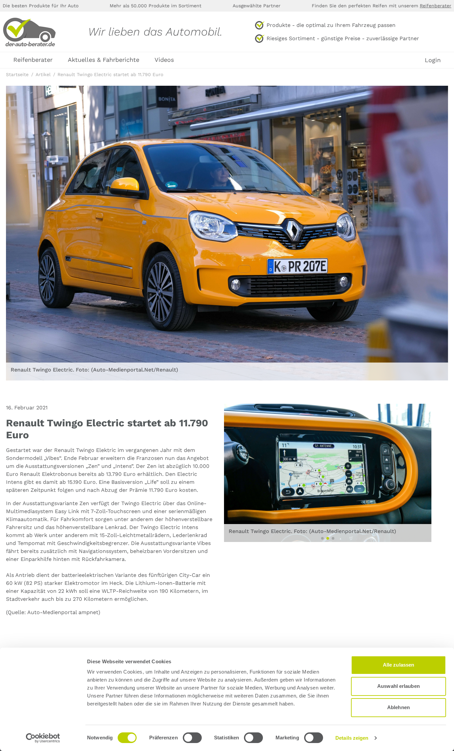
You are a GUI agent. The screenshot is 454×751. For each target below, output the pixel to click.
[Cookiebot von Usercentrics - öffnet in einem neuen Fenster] (43, 738)
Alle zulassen (398, 665)
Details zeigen (351, 738)
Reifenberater (435, 5)
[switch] (192, 737)
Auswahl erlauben (398, 686)
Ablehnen (398, 707)
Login (433, 60)
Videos (164, 59)
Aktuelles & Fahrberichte (103, 59)
